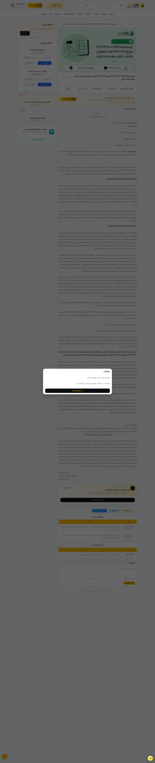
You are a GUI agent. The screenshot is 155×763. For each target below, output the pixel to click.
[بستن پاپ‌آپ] (46, 371)
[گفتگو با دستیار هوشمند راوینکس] (150, 758)
